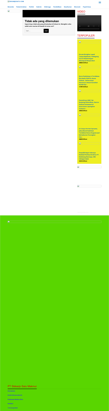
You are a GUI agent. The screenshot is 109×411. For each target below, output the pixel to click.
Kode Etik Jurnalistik (15, 395)
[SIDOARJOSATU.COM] (16, 1)
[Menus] (99, 2)
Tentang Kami (13, 408)
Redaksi (10, 403)
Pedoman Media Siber (15, 399)
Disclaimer (11, 391)
